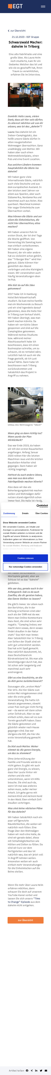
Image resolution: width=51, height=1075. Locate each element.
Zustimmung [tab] (9, 513)
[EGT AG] (13, 6)
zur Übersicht (25, 920)
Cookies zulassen (26, 558)
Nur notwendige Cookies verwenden (25, 567)
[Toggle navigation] (43, 6)
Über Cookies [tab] (41, 513)
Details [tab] (25, 513)
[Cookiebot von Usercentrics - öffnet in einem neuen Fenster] (36, 506)
